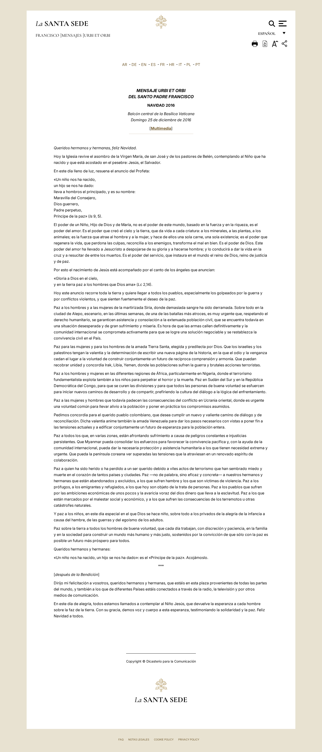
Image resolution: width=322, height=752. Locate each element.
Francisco (48, 35)
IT (180, 64)
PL (188, 64)
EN (143, 64)
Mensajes (72, 35)
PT (197, 64)
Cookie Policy (163, 739)
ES (153, 64)
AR (124, 64)
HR (171, 64)
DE (134, 64)
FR (162, 64)
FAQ (121, 739)
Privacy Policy (188, 739)
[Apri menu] (282, 24)
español (269, 34)
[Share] (285, 44)
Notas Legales (138, 739)
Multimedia (161, 128)
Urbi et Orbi (97, 35)
